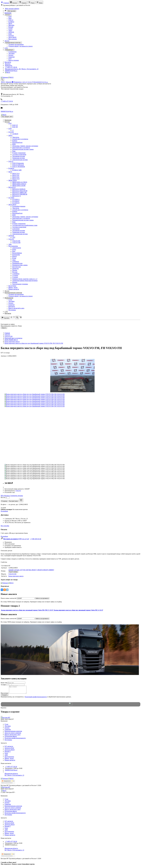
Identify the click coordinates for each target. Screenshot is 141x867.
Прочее (14, 270)
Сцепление (16, 229)
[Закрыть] (1, 716)
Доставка (11, 53)
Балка (14, 249)
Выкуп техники (13, 60)
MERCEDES (12, 180)
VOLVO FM (16, 242)
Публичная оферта (11, 736)
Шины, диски (12, 287)
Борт (13, 251)
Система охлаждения (19, 154)
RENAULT (12, 187)
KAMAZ (11, 22)
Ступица (15, 275)
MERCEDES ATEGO (19, 184)
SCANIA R (15, 203)
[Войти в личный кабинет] (11, 318)
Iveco (6, 753)
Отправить (5, 695)
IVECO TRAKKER (18, 166)
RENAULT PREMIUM (19, 194)
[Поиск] (17, 317)
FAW (10, 34)
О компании (12, 51)
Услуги (7, 41)
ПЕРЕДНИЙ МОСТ (11, 340)
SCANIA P (15, 201)
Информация (9, 298)
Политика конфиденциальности (15, 738)
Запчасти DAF (9, 748)
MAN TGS (15, 177)
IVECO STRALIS (18, 165)
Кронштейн (16, 254)
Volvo (10, 30)
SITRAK (11, 32)
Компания (8, 13)
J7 (13, 130)
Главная (7, 333)
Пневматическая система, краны (23, 149)
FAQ (10, 58)
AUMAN (15, 134)
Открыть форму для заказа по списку (20, 46)
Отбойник (15, 261)
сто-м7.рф (25, 539)
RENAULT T (16, 196)
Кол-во (3, 497)
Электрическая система (20, 159)
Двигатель (15, 137)
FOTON (11, 35)
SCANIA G (16, 199)
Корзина (7, 64)
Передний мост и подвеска (21, 147)
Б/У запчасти (9, 746)
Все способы (5, 526)
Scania (10, 28)
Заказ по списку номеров (13, 733)
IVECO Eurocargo (18, 163)
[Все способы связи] (2, 79)
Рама (13, 151)
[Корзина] (20, 318)
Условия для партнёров (16, 44)
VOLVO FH (16, 241)
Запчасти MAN (10, 750)
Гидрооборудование (18, 206)
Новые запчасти (13, 289)
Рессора (14, 272)
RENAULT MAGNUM (19, 191)
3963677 (34, 570)
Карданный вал (17, 142)
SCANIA (11, 197)
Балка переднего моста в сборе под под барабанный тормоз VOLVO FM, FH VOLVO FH (34, 343)
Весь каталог (12, 39)
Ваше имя (4, 682)
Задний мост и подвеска (20, 139)
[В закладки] (21, 500)
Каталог (7, 122)
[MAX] (7, 72)
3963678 (40, 570)
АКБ (10, 244)
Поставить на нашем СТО (12, 539)
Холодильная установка (20, 284)
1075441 (17, 570)
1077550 (23, 570)
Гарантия (11, 57)
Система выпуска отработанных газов (24, 225)
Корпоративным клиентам (13, 292)
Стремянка (15, 273)
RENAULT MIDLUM (19, 192)
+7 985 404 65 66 (35, 539)
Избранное (8, 65)
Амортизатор (16, 248)
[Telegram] (4, 77)
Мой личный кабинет (12, 8)
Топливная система (18, 156)
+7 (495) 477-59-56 (11, 67)
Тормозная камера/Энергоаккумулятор (25, 280)
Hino (10, 18)
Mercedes (11, 25)
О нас (10, 299)
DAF (10, 16)
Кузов (14, 258)
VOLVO (11, 239)
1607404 (28, 570)
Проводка (15, 268)
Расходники (12, 286)
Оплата (10, 55)
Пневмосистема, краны (20, 265)
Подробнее (4, 511)
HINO (10, 135)
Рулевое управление (19, 153)
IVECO (10, 20)
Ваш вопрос (5, 693)
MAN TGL (15, 175)
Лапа (14, 260)
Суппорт (15, 277)
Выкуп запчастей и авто (16, 308)
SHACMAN (12, 37)
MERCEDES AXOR (18, 185)
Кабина (14, 140)
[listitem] (27, 610)
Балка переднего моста (12, 341)
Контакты (8, 62)
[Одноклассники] (4, 590)
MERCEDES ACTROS (19, 182)
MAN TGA (16, 173)
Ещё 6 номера (13, 572)
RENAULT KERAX (18, 189)
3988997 (51, 570)
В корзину (4, 501)
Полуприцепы (13, 246)
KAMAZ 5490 (16, 170)
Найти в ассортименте (42, 598)
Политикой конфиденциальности (36, 697)
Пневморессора (17, 263)
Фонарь (14, 282)
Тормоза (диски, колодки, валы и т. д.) (24, 279)
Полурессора (16, 267)
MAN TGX (16, 178)
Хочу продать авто (7, 116)
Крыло (14, 256)
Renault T (8, 751)
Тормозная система (18, 158)
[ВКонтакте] (2, 590)
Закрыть (4, 328)
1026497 (11, 570)
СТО (6, 48)
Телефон (3, 685)
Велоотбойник (17, 253)
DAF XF (15, 127)
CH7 (13, 237)
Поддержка (12, 310)
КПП (14, 144)
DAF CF (15, 125)
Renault (10, 27)
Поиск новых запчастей (8, 598)
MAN (10, 23)
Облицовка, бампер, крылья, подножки (25, 146)
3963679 (46, 570)
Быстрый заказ (13, 501)
